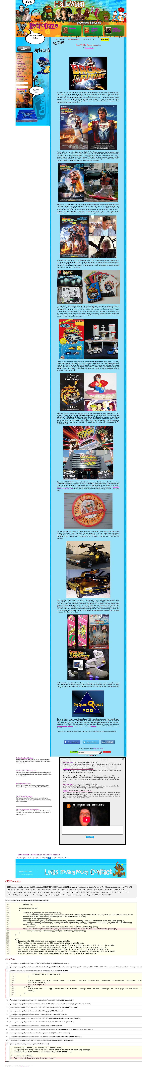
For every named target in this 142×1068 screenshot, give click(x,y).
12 (49, 857)
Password (22, 85)
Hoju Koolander (89, 48)
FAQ (18, 75)
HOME (19, 55)
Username (22, 81)
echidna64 (66, 769)
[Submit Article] (24, 51)
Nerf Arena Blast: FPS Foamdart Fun (26, 771)
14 (55, 857)
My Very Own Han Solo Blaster (24, 758)
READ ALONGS (21, 70)
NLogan (65, 790)
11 (46, 857)
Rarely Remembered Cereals (23, 783)
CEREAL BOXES (22, 66)
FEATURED (47, 855)
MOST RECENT (23, 855)
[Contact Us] (100, 875)
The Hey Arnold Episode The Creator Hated (27, 809)
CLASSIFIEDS (21, 63)
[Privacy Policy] (73, 875)
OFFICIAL (56, 855)
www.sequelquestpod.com (65, 726)
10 (43, 857)
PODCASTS (20, 71)
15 (59, 857)
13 (52, 857)
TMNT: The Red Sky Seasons (24, 796)
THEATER (20, 61)
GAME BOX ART (22, 68)
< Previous (30, 857)
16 (62, 857)
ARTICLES (20, 58)
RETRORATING (36, 855)
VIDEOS (19, 60)
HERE (20, 79)
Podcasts (93, 726)
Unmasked (72, 28)
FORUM (19, 73)
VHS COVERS (21, 65)
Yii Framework (25, 1066)
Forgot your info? (22, 89)
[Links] (50, 872)
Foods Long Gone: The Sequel (94, 29)
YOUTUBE (20, 56)
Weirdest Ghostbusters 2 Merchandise (116, 29)
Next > (66, 857)
